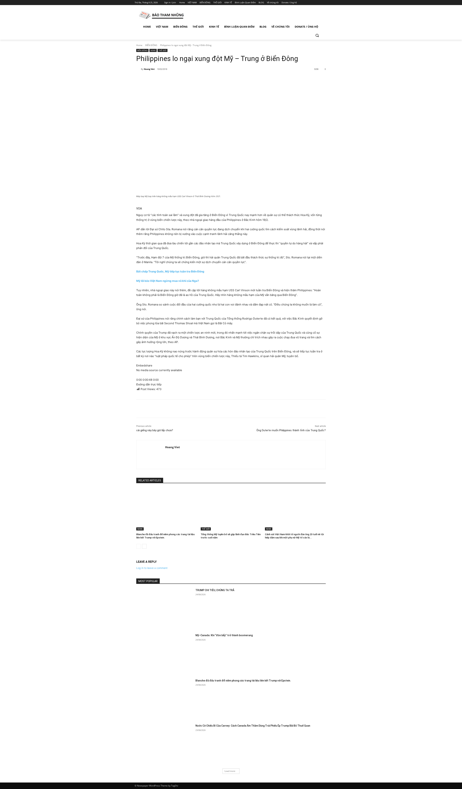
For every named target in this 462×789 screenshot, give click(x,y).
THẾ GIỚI (162, 50)
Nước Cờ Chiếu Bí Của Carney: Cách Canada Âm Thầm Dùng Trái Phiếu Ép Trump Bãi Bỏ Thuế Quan (252, 725)
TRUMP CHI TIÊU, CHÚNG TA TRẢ (214, 590)
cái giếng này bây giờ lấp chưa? (154, 430)
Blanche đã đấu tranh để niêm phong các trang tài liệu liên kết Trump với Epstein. (243, 680)
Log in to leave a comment (151, 567)
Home (139, 45)
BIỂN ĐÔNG (151, 45)
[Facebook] (305, 3)
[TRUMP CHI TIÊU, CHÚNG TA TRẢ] (164, 608)
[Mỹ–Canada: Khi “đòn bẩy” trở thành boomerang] (164, 654)
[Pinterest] (178, 78)
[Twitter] (315, 3)
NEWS (153, 50)
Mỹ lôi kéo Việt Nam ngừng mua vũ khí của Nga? (167, 281)
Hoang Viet (149, 69)
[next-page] (144, 546)
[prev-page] (138, 546)
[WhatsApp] (186, 78)
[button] (317, 35)
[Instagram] (310, 3)
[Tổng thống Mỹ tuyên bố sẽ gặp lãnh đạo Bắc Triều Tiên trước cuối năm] (231, 509)
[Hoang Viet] (138, 69)
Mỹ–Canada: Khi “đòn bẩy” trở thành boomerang (224, 635)
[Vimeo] (320, 3)
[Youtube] (325, 3)
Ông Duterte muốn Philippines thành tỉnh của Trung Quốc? (291, 430)
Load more (230, 771)
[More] (195, 78)
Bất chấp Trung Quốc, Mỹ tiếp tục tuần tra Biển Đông (170, 271)
